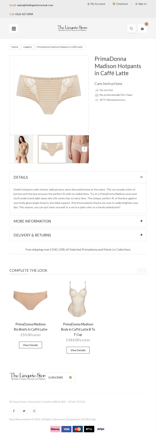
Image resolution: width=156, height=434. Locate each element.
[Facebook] (14, 411)
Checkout (122, 3)
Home (15, 46)
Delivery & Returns (32, 235)
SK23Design (88, 419)
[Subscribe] (70, 377)
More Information (32, 221)
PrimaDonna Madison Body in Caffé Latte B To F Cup (78, 329)
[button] (24, 149)
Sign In (142, 3)
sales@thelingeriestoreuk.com (35, 5)
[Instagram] (34, 411)
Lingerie (27, 46)
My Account (98, 3)
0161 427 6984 (24, 14)
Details (21, 177)
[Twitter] (24, 411)
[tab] (78, 177)
